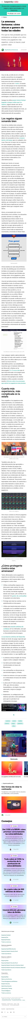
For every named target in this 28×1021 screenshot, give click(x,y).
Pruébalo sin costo (14, 13)
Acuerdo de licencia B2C (6, 1000)
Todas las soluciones (6, 942)
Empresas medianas (6, 957)
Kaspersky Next (4, 960)
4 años (17, 83)
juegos (13, 723)
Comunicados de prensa (14, 1005)
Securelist (3, 1008)
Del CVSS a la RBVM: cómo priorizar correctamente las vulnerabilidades (14, 831)
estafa (14, 721)
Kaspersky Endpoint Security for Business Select (12, 965)
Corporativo (4, 973)
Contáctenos (3, 1003)
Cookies (23, 1000)
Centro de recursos (5, 1005)
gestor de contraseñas (19, 596)
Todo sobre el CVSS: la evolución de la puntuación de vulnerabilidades (14, 862)
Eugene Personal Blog (10, 1008)
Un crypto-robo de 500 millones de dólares (14, 890)
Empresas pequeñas (6, 945)
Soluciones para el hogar (7, 931)
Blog (18, 1003)
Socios (15, 1003)
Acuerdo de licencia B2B (16, 1000)
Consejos (14, 826)
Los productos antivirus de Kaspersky (13, 637)
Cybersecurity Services (6, 979)
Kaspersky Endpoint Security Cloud (9, 951)
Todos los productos (6, 953)
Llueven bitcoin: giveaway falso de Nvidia (14, 911)
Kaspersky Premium (5, 939)
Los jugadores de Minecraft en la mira (11, 776)
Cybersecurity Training (6, 988)
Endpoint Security (5, 983)
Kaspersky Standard (5, 935)
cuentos (8, 721)
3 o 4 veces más (14, 370)
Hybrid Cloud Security (6, 986)
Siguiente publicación (8, 783)
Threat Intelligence (5, 990)
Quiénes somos (10, 1003)
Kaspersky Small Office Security (8, 949)
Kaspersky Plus (4, 937)
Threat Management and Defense (9, 981)
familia (20, 721)
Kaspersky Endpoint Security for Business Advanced (13, 967)
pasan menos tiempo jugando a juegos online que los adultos (13, 102)
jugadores (20, 723)
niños (13, 726)
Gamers (5, 17)
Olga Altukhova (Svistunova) (11, 49)
